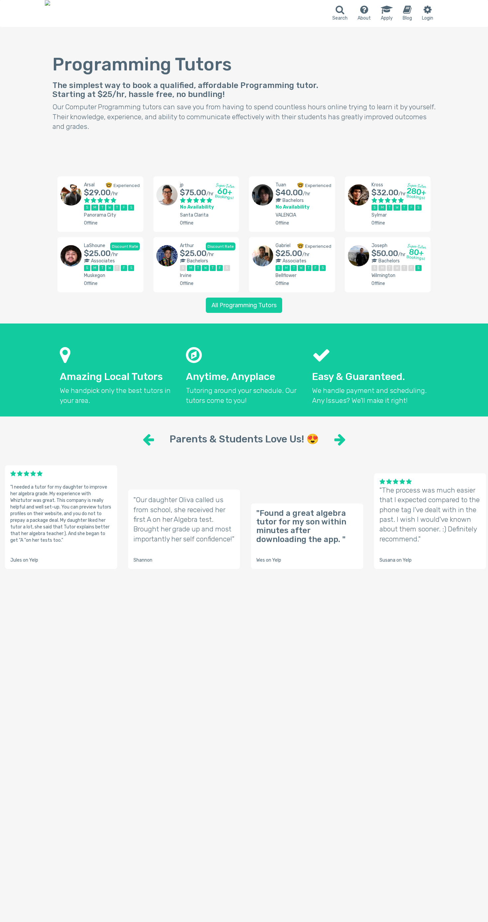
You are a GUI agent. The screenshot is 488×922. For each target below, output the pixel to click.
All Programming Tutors (244, 305)
